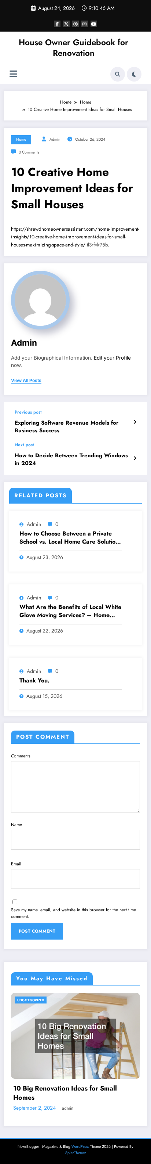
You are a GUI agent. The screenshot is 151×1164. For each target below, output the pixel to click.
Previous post (28, 412)
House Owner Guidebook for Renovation (73, 47)
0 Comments (29, 152)
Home (21, 139)
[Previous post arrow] (134, 422)
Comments (20, 756)
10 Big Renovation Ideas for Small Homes (65, 1093)
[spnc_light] (134, 74)
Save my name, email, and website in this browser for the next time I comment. (75, 913)
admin (54, 139)
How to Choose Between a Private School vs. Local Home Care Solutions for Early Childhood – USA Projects (70, 538)
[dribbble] (75, 24)
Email (16, 864)
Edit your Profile (112, 358)
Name (16, 824)
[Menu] (13, 74)
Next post (24, 444)
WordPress (80, 1146)
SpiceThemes (75, 1153)
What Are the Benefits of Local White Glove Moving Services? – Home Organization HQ (70, 611)
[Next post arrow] (134, 458)
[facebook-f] (57, 24)
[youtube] (94, 24)
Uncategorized (30, 1000)
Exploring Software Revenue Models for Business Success (66, 427)
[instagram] (84, 24)
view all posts (26, 380)
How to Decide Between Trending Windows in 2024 (71, 459)
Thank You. (34, 681)
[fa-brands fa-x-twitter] (66, 24)
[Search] (117, 74)
